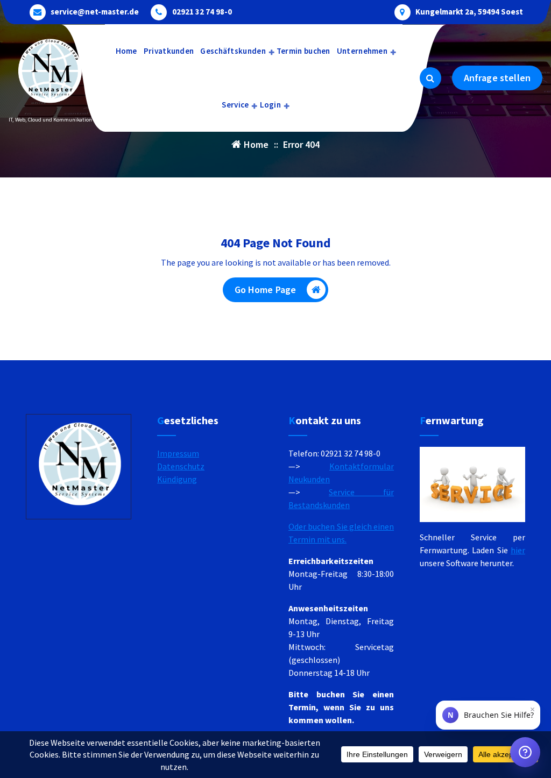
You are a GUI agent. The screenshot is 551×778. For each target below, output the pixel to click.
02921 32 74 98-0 (202, 12)
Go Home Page (265, 289)
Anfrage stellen (497, 78)
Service (235, 104)
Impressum (178, 453)
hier (518, 550)
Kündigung (177, 479)
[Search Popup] (430, 78)
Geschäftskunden (233, 51)
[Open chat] (525, 752)
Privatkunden (169, 51)
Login (270, 104)
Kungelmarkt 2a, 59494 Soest (469, 12)
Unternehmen (362, 51)
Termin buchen (303, 51)
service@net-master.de (95, 12)
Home (126, 51)
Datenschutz (180, 466)
